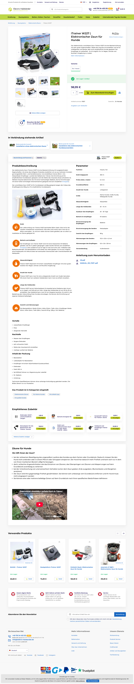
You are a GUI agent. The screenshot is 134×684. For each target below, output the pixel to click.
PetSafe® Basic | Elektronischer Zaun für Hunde (82, 568)
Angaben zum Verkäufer (79, 105)
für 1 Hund (75, 68)
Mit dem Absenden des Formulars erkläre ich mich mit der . (96, 620)
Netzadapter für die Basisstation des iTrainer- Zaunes (26, 427)
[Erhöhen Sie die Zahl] (77, 91)
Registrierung (107, 2)
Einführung (11, 23)
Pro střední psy (54, 394)
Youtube (29, 655)
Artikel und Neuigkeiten (118, 651)
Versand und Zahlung (51, 2)
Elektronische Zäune (35, 23)
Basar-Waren (114, 643)
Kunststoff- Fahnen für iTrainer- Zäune (101, 416)
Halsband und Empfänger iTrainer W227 (101, 427)
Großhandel (114, 647)
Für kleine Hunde (39, 394)
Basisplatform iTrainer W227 (50, 567)
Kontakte (40, 2)
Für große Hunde (20, 398)
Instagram (52, 655)
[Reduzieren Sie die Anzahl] (77, 94)
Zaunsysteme (22, 23)
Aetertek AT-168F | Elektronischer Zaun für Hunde (112, 568)
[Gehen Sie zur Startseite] (19, 9)
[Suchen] (52, 9)
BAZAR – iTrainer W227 (18, 567)
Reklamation (75, 639)
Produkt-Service (115, 639)
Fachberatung (114, 655)
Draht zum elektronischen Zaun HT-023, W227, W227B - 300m (64, 427)
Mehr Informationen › (78, 56)
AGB (72, 651)
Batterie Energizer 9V (64, 416)
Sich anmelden (119, 2)
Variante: (74, 64)
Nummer (73, 92)
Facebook (40, 655)
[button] (56, 52)
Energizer (65, 181)
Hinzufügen (41, 418)
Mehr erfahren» (80, 681)
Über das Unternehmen (79, 647)
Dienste (61, 2)
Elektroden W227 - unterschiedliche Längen (26, 416)
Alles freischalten (92, 681)
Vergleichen (95, 2)
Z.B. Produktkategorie (61, 9)
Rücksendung (114, 635)
